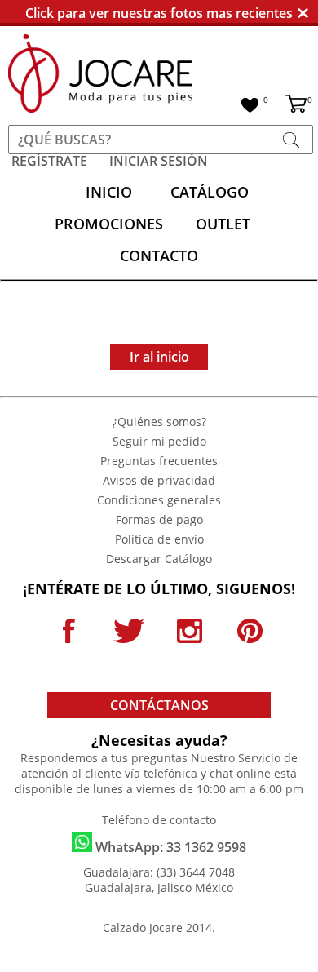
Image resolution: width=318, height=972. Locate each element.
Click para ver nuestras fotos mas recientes (159, 13)
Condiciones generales (159, 500)
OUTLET (223, 223)
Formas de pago (159, 519)
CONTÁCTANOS (159, 705)
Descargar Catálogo (159, 558)
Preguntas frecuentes (159, 460)
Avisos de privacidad (159, 480)
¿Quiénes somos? (159, 421)
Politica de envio (159, 539)
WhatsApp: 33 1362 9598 (169, 847)
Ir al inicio (159, 357)
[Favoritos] (250, 107)
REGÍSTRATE (49, 161)
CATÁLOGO (209, 192)
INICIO (109, 192)
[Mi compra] (296, 106)
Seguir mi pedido (159, 441)
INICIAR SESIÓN (158, 161)
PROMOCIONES (109, 223)
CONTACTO (159, 255)
